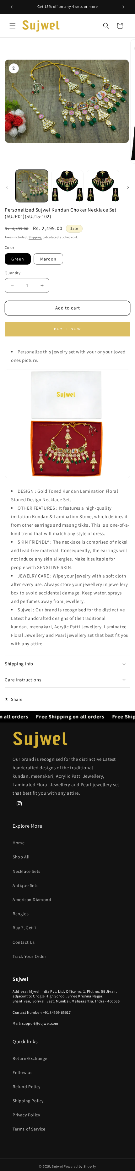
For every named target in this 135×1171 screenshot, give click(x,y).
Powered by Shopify (80, 1166)
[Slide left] (7, 187)
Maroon (48, 259)
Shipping (35, 237)
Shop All (21, 857)
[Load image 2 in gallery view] (67, 186)
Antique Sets (25, 885)
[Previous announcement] (12, 7)
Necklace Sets (26, 871)
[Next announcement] (123, 7)
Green (17, 259)
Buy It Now (67, 329)
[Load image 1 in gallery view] (31, 186)
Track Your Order (29, 956)
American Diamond (32, 899)
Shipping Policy (28, 1101)
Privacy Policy (26, 1115)
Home (18, 843)
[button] (12, 26)
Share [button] (17, 699)
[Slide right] (128, 187)
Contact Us (24, 942)
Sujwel (58, 1166)
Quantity (12, 273)
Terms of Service (29, 1129)
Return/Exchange (30, 1058)
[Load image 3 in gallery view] (103, 186)
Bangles (21, 913)
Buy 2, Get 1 (24, 928)
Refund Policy (26, 1086)
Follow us (22, 1072)
